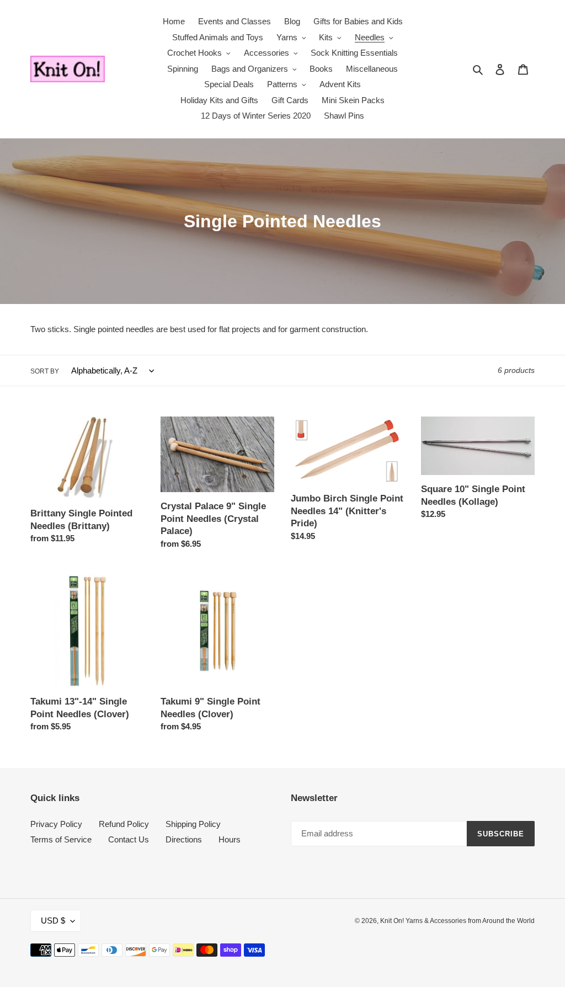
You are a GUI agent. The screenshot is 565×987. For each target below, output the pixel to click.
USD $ (53, 920)
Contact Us (128, 839)
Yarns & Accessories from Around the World (470, 921)
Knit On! (393, 921)
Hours (229, 839)
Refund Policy (124, 824)
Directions (184, 839)
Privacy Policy (56, 824)
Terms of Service (61, 839)
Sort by (44, 371)
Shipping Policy (193, 824)
